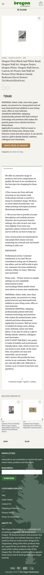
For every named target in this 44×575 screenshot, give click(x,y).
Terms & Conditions (10, 517)
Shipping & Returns (10, 508)
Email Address (7, 468)
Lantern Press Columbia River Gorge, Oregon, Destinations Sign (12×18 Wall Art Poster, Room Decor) (10, 428)
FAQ (3, 495)
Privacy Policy (8, 512)
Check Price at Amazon (16, 145)
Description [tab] (8, 169)
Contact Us (6, 504)
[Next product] (3, 88)
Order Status (7, 500)
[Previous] (1, 424)
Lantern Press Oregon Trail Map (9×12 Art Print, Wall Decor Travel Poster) (32, 426)
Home (4, 58)
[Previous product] (7, 88)
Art (24, 58)
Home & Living (15, 58)
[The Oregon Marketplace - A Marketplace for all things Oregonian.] (22, 4)
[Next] (42, 424)
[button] (3, 4)
